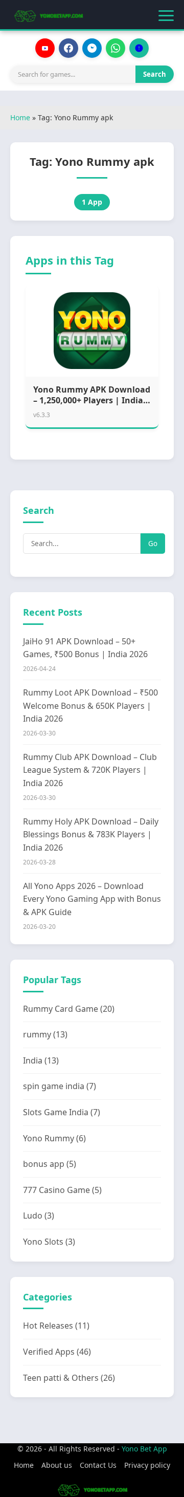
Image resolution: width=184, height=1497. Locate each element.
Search (154, 74)
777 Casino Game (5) (62, 1190)
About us (56, 1465)
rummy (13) (45, 1034)
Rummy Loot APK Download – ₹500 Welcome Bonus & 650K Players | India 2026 (90, 705)
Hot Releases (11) (56, 1325)
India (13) (41, 1060)
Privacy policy (147, 1465)
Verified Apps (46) (57, 1351)
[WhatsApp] (115, 48)
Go (152, 543)
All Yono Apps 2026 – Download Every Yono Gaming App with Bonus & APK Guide (92, 899)
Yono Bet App (144, 1448)
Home (20, 117)
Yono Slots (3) (49, 1241)
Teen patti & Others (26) (69, 1377)
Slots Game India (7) (61, 1112)
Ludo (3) (38, 1215)
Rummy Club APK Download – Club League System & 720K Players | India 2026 (90, 770)
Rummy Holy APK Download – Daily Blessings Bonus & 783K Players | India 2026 (90, 834)
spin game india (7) (59, 1086)
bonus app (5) (49, 1163)
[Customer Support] (139, 48)
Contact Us (98, 1465)
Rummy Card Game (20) (68, 1008)
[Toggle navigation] (166, 15)
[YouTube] (45, 48)
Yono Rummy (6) (54, 1138)
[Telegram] (92, 48)
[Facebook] (68, 48)
